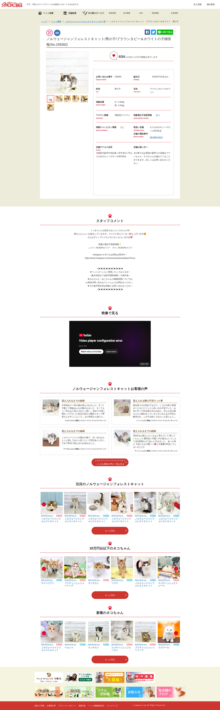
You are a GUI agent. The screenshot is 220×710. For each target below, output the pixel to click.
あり (158, 115)
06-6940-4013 (156, 137)
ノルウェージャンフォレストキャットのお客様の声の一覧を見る (110, 462)
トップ (44, 21)
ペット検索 (56, 21)
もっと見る (110, 531)
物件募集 (211, 4)
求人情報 (198, 4)
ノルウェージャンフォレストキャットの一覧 (85, 21)
